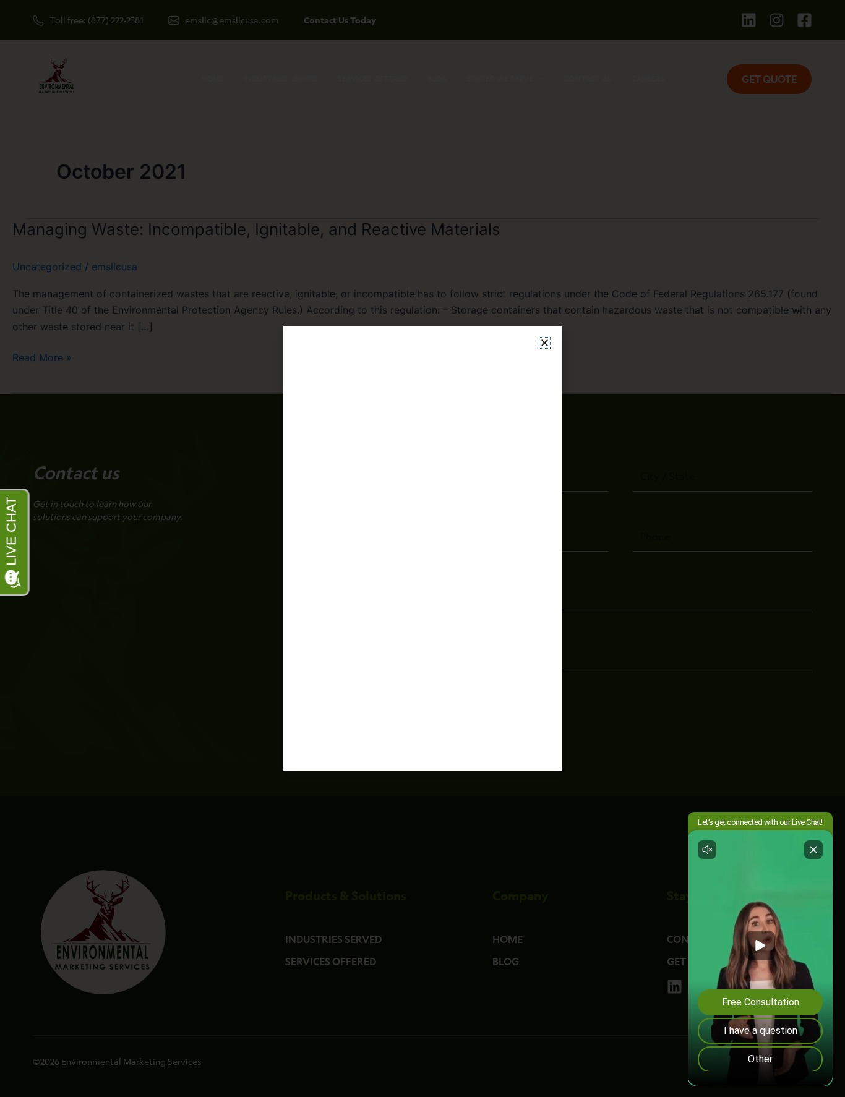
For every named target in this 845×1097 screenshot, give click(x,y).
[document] (422, 548)
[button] (544, 343)
